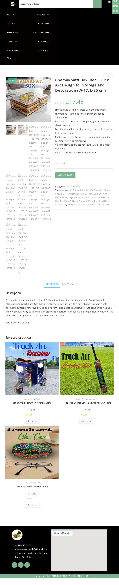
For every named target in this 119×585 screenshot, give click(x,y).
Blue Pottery (42, 14)
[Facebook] (14, 565)
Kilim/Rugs (43, 41)
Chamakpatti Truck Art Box (72, 190)
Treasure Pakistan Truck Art (97, 204)
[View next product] (111, 75)
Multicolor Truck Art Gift (89, 197)
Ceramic (11, 23)
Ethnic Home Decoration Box (94, 193)
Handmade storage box (66, 197)
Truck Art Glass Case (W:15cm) (32, 486)
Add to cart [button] (32, 421)
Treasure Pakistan (75, 204)
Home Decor (13, 50)
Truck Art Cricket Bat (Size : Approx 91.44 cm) (87, 402)
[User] (111, 4)
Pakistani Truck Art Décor (81, 201)
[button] (46, 81)
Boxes (69, 186)
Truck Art (11, 14)
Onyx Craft (12, 41)
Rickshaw (28, 399)
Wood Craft (43, 23)
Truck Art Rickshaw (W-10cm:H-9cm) (32, 402)
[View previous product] (105, 75)
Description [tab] (52, 284)
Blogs (10, 58)
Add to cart (65, 175)
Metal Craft (12, 32)
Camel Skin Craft (40, 32)
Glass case (28, 482)
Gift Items (44, 50)
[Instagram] (21, 565)
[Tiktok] (27, 565)
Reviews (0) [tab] (67, 284)
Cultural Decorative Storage (67, 193)
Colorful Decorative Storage (98, 190)
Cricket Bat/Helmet (83, 399)
